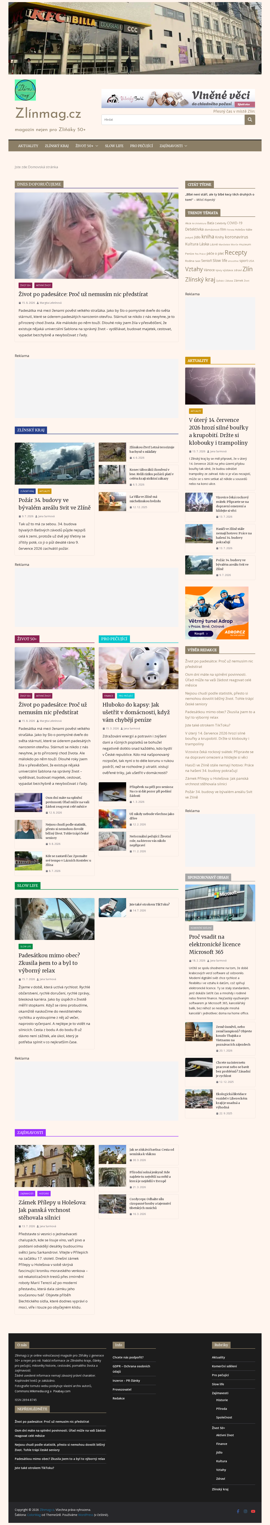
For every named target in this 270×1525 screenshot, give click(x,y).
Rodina (189, 261)
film (223, 229)
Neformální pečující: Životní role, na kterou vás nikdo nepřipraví (150, 840)
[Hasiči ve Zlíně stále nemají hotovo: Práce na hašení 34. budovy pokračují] (199, 538)
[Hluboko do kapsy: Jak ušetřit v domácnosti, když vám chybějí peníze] (138, 668)
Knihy (219, 237)
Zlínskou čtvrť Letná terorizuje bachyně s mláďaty (152, 449)
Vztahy (194, 269)
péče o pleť (215, 253)
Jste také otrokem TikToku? (150, 904)
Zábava (229, 280)
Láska (204, 243)
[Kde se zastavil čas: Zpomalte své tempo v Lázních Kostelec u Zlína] (28, 863)
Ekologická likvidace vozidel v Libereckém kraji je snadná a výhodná (231, 1100)
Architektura (199, 223)
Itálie (249, 229)
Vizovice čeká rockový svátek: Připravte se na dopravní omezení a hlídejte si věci (232, 504)
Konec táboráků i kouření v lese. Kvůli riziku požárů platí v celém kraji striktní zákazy (152, 474)
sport (243, 260)
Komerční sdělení (201, 927)
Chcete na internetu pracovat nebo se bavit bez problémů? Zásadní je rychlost (233, 1069)
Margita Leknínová (51, 303)
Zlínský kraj (57, 146)
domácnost (212, 229)
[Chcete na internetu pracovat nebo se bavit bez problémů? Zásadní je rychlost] (199, 1072)
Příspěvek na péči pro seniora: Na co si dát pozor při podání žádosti (151, 791)
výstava (228, 270)
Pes (196, 253)
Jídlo (197, 237)
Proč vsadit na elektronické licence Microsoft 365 (214, 944)
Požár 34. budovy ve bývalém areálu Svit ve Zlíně (55, 504)
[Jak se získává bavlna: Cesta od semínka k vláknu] (112, 1155)
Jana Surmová (46, 516)
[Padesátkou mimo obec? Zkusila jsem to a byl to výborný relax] (54, 919)
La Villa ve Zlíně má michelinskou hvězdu (145, 499)
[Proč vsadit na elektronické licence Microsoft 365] (220, 903)
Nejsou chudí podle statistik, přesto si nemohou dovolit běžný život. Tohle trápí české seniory (67, 831)
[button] (96, 145)
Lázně (214, 244)
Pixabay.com (61, 1391)
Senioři (206, 260)
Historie (44, 1193)
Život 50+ (85, 146)
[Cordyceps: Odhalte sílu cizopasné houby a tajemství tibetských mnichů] (112, 1206)
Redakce (119, 1398)
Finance (108, 695)
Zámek (238, 280)
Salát (197, 261)
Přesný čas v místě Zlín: (234, 111)
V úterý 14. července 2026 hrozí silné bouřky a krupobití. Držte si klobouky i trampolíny (218, 431)
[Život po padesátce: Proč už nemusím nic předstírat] (96, 236)
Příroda (221, 1409)
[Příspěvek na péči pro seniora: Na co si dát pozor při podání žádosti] (112, 794)
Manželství (224, 244)
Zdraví (220, 1479)
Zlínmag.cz (48, 114)
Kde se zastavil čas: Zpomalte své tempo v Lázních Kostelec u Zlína (68, 860)
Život (246, 280)
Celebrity (220, 223)
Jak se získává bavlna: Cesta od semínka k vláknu (152, 1152)
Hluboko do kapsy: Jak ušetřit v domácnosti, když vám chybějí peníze (136, 712)
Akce (188, 223)
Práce (202, 253)
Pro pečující (141, 146)
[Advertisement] (96, 388)
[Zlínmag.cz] (135, 5)
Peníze (189, 254)
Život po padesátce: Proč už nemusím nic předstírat (83, 294)
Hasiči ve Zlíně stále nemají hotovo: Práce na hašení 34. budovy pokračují (234, 535)
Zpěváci (220, 280)
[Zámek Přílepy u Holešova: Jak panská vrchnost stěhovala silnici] (54, 1166)
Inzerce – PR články (126, 1381)
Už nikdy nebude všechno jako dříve (152, 816)
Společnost (224, 1417)
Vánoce (209, 270)
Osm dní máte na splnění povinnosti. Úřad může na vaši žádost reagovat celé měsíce (67, 802)
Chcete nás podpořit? (128, 1357)
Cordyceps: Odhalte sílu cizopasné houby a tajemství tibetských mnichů (150, 1203)
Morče (234, 244)
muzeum (245, 244)
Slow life (114, 146)
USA (251, 261)
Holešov (240, 229)
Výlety (219, 270)
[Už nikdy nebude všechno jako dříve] (112, 819)
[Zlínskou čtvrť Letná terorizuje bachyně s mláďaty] (112, 452)
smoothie (233, 261)
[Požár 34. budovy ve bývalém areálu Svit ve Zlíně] (54, 464)
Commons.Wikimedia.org (32, 1391)
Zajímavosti (171, 146)
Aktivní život (43, 285)
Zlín (248, 269)
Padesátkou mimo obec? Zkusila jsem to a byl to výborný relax (49, 963)
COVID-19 (234, 223)
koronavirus (236, 237)
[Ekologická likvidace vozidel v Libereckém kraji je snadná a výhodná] (199, 1103)
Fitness (230, 229)
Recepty (236, 252)
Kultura (191, 243)
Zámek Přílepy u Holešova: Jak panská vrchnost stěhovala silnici (52, 1210)
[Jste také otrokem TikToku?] (112, 907)
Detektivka (194, 229)
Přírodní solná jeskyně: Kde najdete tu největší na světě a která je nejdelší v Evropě (150, 1176)
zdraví (238, 270)
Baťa (210, 223)
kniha (207, 236)
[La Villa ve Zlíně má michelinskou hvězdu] (112, 502)
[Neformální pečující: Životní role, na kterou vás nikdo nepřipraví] (112, 844)
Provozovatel (122, 1389)
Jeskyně (189, 237)
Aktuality (28, 146)
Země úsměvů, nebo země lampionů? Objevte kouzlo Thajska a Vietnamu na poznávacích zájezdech (234, 1035)
